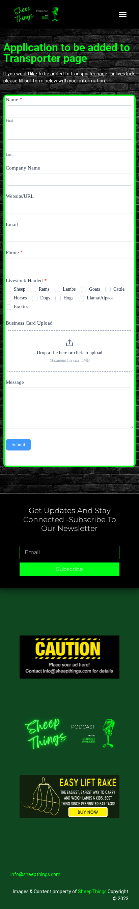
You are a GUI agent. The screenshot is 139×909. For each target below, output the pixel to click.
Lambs (68, 289)
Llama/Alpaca (99, 297)
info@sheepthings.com (35, 874)
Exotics (20, 306)
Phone (14, 252)
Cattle (118, 289)
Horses (19, 297)
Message (15, 382)
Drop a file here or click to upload (69, 352)
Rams (43, 289)
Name (14, 99)
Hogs (67, 297)
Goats (94, 289)
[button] (122, 14)
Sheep (18, 289)
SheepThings (92, 891)
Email (12, 224)
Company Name (23, 168)
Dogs (44, 297)
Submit (18, 444)
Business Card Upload (29, 323)
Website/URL (20, 196)
